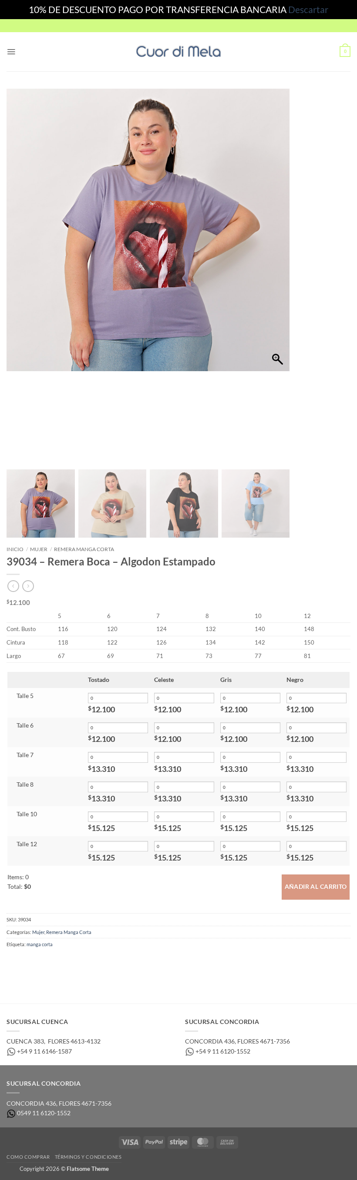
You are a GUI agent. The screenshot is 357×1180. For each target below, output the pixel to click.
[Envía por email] (54, 962)
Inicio (15, 549)
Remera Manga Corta (84, 549)
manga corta (40, 944)
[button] (11, 52)
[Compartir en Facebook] (27, 962)
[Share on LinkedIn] (82, 962)
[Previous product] (28, 586)
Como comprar (28, 1157)
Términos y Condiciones (88, 1157)
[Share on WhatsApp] (13, 962)
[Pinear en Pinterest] (68, 962)
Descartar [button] (308, 9)
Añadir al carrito (316, 886)
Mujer (38, 549)
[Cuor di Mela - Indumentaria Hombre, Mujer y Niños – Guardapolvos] (178, 51)
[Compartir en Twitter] (41, 962)
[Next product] (13, 586)
